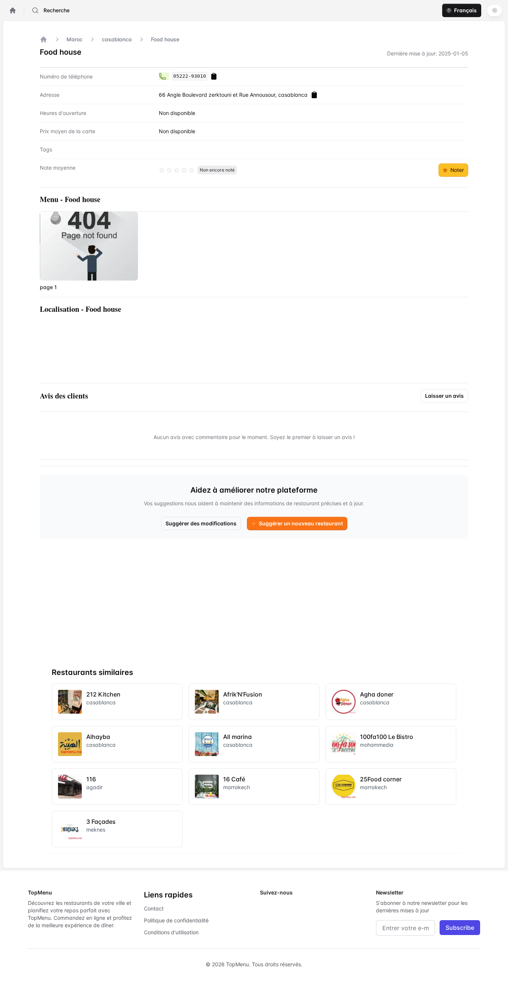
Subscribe (460, 927)
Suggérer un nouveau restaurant (301, 523)
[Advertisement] (254, 597)
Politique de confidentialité (176, 920)
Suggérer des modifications (201, 523)
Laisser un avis (444, 396)
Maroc (75, 39)
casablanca (117, 39)
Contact (154, 908)
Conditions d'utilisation (171, 932)
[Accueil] (43, 39)
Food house (165, 39)
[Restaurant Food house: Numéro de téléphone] (164, 76)
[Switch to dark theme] (494, 10)
